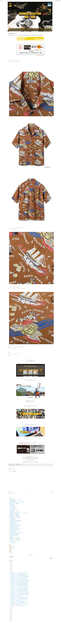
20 (10, 614)
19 (10, 615)
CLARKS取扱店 (12, 506)
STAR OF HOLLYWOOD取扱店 (13, 529)
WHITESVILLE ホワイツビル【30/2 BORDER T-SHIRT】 (17, 602)
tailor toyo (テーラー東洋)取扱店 (13, 540)
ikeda (11, 551)
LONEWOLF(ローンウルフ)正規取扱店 (14, 520)
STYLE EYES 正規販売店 (13, 530)
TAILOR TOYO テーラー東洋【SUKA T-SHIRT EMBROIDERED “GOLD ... (19, 605)
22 (10, 612)
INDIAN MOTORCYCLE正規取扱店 (14, 515)
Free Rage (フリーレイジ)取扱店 (14, 510)
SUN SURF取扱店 (12, 465)
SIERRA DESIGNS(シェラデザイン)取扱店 (15, 528)
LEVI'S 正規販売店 (12, 518)
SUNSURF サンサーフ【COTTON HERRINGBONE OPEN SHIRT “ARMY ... (19, 584)
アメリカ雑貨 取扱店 (12, 542)
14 (10, 620)
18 (10, 616)
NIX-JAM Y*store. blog (16, 4)
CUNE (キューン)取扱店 (13, 507)
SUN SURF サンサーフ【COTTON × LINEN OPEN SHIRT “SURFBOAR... (19, 601)
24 (10, 563)
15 (10, 619)
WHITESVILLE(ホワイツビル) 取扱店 (14, 537)
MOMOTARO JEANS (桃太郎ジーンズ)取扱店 (15, 521)
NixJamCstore (12, 547)
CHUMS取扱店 (11, 505)
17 (10, 617)
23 (10, 611)
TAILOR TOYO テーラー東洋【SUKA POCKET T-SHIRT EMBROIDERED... (19, 583)
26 (10, 561)
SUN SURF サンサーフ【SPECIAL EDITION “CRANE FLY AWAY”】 (18, 578)
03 (10, 607)
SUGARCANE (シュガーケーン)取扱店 (14, 531)
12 (10, 564)
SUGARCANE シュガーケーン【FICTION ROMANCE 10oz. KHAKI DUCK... (19, 591)
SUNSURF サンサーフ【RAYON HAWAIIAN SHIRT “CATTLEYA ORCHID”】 (19, 581)
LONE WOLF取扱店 (12, 519)
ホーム (30, 491)
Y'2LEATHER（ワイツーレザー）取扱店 (14, 539)
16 (10, 618)
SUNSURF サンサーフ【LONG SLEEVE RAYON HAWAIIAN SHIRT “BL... (19, 590)
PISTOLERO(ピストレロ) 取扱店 (14, 526)
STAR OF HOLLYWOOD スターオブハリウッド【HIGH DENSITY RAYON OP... (19, 587)
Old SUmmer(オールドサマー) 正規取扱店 (15, 525)
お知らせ (11, 541)
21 (10, 613)
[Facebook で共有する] (18, 464)
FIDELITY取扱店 (12, 508)
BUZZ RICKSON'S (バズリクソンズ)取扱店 (15, 500)
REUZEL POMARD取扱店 (13, 527)
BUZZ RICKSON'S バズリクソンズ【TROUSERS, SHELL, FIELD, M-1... (19, 579)
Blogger (32, 554)
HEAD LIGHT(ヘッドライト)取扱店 (14, 514)
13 (10, 621)
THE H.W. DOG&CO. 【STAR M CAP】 (15, 604)
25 (10, 562)
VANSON (11, 536)
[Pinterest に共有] (19, 464)
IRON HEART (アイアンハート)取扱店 (14, 516)
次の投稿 (9, 491)
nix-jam (11, 552)
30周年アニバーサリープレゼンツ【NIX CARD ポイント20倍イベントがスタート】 (20, 586)
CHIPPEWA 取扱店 (12, 504)
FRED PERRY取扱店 (12, 509)
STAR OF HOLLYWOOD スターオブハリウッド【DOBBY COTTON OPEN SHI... (20, 580)
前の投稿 (51, 491)
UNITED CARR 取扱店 (12, 535)
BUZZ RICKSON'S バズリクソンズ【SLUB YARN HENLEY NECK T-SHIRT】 (19, 603)
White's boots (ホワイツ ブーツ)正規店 (14, 538)
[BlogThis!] (16, 464)
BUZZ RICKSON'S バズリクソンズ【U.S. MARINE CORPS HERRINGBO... (19, 585)
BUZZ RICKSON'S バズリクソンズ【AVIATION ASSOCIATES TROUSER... (19, 582)
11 (10, 565)
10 (10, 566)
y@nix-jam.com (33, 400)
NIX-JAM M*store (13, 546)
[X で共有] (17, 464)
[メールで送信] (16, 464)
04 (10, 606)
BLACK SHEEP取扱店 (12, 499)
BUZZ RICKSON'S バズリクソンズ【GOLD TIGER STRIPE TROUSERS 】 (19, 589)
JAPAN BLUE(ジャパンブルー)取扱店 (14, 517)
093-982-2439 (28, 400)
